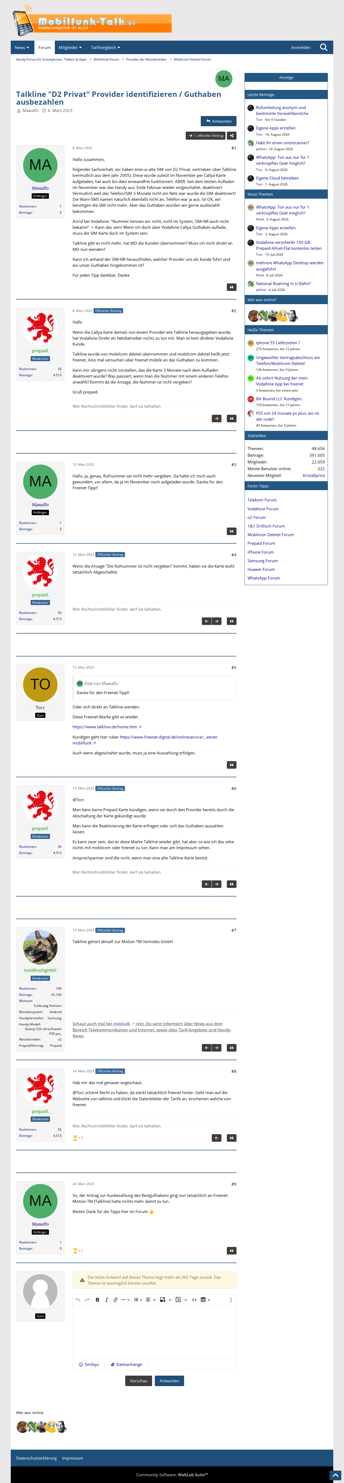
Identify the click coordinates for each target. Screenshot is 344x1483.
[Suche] (323, 47)
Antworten (169, 1380)
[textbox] (154, 1332)
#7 (233, 930)
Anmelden (300, 47)
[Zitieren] (231, 287)
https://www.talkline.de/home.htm (105, 726)
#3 (233, 464)
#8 (233, 1071)
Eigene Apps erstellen (276, 128)
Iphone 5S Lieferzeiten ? (278, 342)
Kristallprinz (314, 475)
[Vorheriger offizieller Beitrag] (207, 621)
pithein (261, 149)
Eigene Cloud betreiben (277, 178)
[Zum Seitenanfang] (335, 1475)
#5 (233, 667)
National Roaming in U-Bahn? (283, 283)
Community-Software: (172, 1474)
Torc (259, 119)
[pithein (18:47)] (263, 316)
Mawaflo (31, 110)
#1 (233, 148)
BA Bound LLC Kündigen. (279, 398)
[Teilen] (231, 136)
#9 (233, 1184)
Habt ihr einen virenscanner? (282, 142)
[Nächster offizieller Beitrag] (216, 418)
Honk (260, 219)
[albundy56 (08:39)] (292, 316)
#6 (233, 788)
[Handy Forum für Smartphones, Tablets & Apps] (172, 20)
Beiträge (25, 212)
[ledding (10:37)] (283, 316)
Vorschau (138, 1380)
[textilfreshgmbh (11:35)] (273, 316)
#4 (233, 554)
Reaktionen (27, 206)
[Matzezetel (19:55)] (254, 316)
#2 (233, 310)
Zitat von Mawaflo (101, 683)
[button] (88, 1364)
